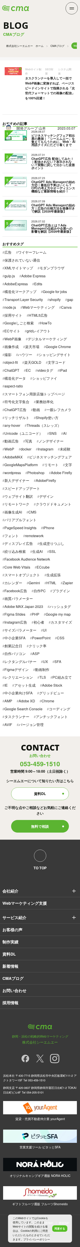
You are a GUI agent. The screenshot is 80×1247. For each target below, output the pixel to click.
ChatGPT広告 (15, 409)
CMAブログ (57, 46)
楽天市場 (32, 346)
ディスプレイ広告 (18, 543)
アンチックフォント (52, 716)
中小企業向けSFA (18, 692)
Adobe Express (33, 275)
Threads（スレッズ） (44, 425)
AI (64, 433)
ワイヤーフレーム (32, 252)
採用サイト (13, 315)
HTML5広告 (38, 315)
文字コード (57, 362)
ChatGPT (11, 370)
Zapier (68, 582)
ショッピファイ (44, 378)
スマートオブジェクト (22, 574)
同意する (59, 1228)
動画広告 (11, 441)
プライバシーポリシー (36, 1239)
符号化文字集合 (16, 401)
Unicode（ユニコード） (23, 433)
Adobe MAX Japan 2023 (23, 606)
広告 (8, 252)
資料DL (40, 793)
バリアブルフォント (20, 519)
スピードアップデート (22, 488)
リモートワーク (16, 504)
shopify (55, 299)
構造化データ (15, 378)
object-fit (11, 362)
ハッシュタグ (60, 606)
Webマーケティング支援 (24, 903)
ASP (36, 653)
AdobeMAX (13, 457)
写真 (28, 441)
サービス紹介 (14, 917)
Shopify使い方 (47, 417)
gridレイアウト (38, 330)
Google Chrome (58, 346)
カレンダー (13, 582)
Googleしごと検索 (19, 323)
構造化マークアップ (20, 291)
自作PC (40, 590)
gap (70, 299)
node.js (10, 307)
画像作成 (11, 346)
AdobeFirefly (46, 480)
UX (45, 661)
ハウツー (25, 354)
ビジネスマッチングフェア (50, 457)
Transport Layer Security (23, 299)
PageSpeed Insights (20, 527)
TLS (42, 677)
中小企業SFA (15, 637)
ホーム (25, 46)
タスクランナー (16, 716)
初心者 (39, 622)
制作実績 (10, 942)
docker (26, 449)
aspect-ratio (13, 386)
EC (28, 370)
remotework (34, 535)
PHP (35, 614)
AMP (8, 700)
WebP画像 (12, 338)
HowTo (46, 323)
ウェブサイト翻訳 (18, 496)
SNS (53, 433)
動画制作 (42, 669)
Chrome (48, 700)
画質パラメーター (18, 598)
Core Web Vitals (17, 567)
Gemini (34, 582)
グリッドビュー (51, 692)
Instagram (45, 449)
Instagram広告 (15, 622)
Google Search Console (23, 708)
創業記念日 (13, 645)
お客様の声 (12, 930)
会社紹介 (10, 891)
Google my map (58, 614)
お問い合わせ (14, 990)
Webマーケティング (38, 307)
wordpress (12, 472)
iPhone (48, 527)
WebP (9, 449)
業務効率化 (45, 401)
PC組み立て (62, 677)
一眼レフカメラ (58, 409)
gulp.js (9, 275)
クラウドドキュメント (53, 504)
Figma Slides (14, 614)
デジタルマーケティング (47, 338)
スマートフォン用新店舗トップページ (34, 394)
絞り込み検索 (15, 551)
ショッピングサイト (55, 354)
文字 (68, 464)
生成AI (37, 551)
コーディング (59, 708)
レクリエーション (18, 677)
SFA (57, 661)
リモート (51, 464)
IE (6, 685)
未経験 (65, 449)
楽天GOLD (32, 362)
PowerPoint (41, 637)
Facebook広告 (15, 590)
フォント (11, 535)
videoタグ (45, 370)
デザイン (46, 496)
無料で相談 (40, 826)
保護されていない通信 (22, 260)
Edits (38, 283)
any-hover (12, 425)
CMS (32, 512)
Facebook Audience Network (27, 559)
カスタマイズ (61, 622)
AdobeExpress (16, 283)
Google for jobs (55, 291)
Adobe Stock (52, 685)
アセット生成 (25, 685)
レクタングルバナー (20, 661)
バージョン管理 (31, 724)
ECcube (43, 567)
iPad (63, 370)
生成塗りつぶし (51, 543)
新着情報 (10, 966)
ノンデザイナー (51, 441)
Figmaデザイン (16, 669)
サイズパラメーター (20, 630)
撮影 (8, 354)
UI (44, 630)
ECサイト (12, 330)
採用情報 (10, 1003)
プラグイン (61, 590)
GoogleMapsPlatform (21, 464)
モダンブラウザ (52, 267)
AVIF (8, 724)
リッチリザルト (16, 417)
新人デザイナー (16, 480)
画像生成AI (13, 512)
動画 (36, 409)
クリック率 (37, 645)
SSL (52, 551)
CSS (60, 637)
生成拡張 (53, 574)
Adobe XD (27, 700)
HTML (51, 582)
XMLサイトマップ (18, 267)
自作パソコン (15, 653)
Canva (66, 307)
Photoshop (35, 472)
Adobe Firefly (61, 472)
